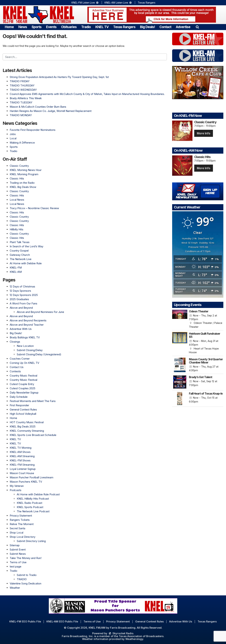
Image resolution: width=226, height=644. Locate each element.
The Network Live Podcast (33, 511)
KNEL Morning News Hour (25, 170)
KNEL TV (102, 27)
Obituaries (69, 27)
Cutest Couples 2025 (22, 388)
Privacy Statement (21, 515)
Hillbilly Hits (16, 229)
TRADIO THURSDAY (22, 85)
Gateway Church (20, 255)
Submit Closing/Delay (30, 350)
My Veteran (17, 486)
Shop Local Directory (22, 536)
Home (9, 27)
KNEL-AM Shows (20, 452)
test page (15, 566)
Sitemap (15, 545)
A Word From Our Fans (23, 303)
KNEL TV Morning (20, 447)
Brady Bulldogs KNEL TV (25, 337)
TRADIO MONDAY (21, 115)
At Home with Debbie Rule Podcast (38, 494)
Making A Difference (22, 142)
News (22, 27)
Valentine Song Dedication (25, 583)
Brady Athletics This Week (26, 98)
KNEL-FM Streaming (22, 464)
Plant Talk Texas (19, 242)
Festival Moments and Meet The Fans (33, 401)
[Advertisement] (151, 15)
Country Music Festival (23, 375)
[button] (197, 27)
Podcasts (15, 490)
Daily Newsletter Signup (24, 392)
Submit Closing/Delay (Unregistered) (39, 354)
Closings (15, 341)
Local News (17, 199)
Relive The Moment (22, 524)
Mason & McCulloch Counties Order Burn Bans (38, 106)
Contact (165, 27)
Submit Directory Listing (31, 541)
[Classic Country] (182, 131)
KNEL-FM (16, 267)
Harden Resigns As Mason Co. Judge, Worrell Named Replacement (50, 111)
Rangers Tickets (20, 519)
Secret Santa (17, 528)
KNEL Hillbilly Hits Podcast (33, 498)
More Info (203, 133)
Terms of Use (18, 562)
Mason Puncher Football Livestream (31, 477)
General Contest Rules (23, 409)
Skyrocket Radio (122, 633)
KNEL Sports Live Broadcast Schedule (33, 435)
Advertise (183, 27)
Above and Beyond (21, 307)
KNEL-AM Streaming (22, 456)
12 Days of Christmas (22, 286)
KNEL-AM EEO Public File (62, 621)
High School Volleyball (23, 413)
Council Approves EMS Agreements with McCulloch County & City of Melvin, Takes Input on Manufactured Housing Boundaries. (87, 94)
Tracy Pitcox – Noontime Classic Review (34, 208)
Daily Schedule (19, 396)
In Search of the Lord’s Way (26, 246)
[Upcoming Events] (179, 319)
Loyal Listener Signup (23, 469)
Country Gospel (19, 250)
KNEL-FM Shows (20, 460)
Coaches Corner (20, 358)
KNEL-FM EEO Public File (25, 621)
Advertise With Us (21, 329)
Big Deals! (147, 27)
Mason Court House (22, 473)
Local (13, 138)
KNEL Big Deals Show (23, 187)
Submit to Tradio (27, 575)
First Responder (19, 405)
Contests (15, 371)
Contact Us (16, 367)
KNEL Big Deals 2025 (22, 426)
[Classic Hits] (182, 165)
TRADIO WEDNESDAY (23, 89)
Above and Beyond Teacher (27, 324)
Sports (36, 27)
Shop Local (16, 532)
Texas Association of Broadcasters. (141, 636)
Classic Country (19, 165)
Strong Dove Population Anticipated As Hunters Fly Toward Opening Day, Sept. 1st (59, 77)
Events (51, 27)
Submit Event (18, 549)
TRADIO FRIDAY (19, 81)
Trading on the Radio (22, 182)
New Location (25, 346)
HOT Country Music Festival (27, 422)
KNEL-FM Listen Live (84, 2)
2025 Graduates (19, 299)
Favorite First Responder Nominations (32, 130)
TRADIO (22, 579)
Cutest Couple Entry (22, 384)
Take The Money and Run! (25, 558)
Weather (15, 587)
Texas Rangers (146, 2)
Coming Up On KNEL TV (24, 363)
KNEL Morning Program (24, 174)
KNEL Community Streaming (27, 430)
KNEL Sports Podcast (30, 507)
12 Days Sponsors (20, 290)
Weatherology (134, 639)
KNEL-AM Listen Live (117, 2)
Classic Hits (17, 178)
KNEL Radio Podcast (29, 503)
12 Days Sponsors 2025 (24, 295)
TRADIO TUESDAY (21, 102)
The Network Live (20, 259)
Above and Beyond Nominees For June (40, 312)
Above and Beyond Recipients (28, 320)
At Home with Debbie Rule (26, 263)
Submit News (18, 553)
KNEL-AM (16, 271)
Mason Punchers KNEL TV (26, 481)
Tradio (86, 27)
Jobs (13, 134)
